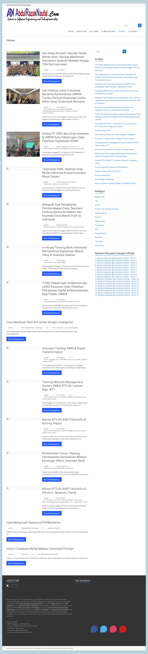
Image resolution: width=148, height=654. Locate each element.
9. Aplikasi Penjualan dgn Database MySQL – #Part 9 (116, 276)
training (45, 361)
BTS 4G (58, 397)
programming (73, 328)
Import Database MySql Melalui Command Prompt (39, 548)
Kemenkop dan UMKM (59, 610)
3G (45, 359)
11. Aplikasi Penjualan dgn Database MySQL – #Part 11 (117, 281)
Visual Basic (100, 245)
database (51, 528)
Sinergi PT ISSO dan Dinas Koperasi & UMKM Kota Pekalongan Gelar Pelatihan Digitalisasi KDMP (65, 137)
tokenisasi (64, 184)
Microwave (68, 359)
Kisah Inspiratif (61, 146)
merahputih (80, 148)
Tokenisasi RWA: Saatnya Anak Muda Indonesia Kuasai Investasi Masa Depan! (64, 172)
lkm (65, 301)
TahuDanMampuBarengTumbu (53, 111)
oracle (55, 554)
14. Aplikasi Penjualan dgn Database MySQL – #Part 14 (117, 288)
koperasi (72, 148)
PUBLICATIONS (108, 31)
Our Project (60, 70)
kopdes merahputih (61, 148)
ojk (78, 301)
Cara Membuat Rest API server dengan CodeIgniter (39, 322)
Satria (49, 399)
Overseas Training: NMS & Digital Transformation (115, 138)
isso (57, 109)
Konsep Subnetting (102, 175)
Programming (29, 328)
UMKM (74, 111)
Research (98, 237)
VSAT (50, 361)
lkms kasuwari (72, 301)
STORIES (121, 31)
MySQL (98, 217)
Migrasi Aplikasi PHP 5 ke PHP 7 (108, 171)
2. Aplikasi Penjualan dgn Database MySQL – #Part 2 (116, 260)
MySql (57, 528)
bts (57, 359)
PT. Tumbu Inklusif (54, 603)
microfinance (69, 468)
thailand (84, 359)
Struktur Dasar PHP (103, 130)
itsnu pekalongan (50, 301)
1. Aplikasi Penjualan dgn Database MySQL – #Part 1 (116, 258)
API (53, 328)
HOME (71, 31)
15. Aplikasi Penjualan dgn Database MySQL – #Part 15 (117, 290)
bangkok (52, 359)
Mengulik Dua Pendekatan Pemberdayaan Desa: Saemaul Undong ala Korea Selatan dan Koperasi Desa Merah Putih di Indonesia (62, 212)
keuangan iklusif (58, 468)
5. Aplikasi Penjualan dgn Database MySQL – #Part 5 (116, 267)
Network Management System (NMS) (55, 502)
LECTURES (94, 31)
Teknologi (71, 182)
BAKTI (52, 397)
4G (48, 359)
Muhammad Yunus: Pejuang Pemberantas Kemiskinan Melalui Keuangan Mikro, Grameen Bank (64, 457)
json (66, 328)
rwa (58, 184)
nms (73, 359)
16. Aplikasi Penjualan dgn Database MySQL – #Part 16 (117, 293)
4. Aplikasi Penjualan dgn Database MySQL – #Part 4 (116, 265)
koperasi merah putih (64, 227)
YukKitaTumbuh (48, 113)
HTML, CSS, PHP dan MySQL (107, 209)
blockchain (47, 184)
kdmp (46, 148)
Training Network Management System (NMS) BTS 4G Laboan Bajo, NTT (62, 385)
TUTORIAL (132, 31)
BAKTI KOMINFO (42, 610)
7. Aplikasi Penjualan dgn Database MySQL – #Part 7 (116, 272)
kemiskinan (48, 468)
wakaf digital (61, 262)
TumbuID (68, 111)
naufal (46, 70)
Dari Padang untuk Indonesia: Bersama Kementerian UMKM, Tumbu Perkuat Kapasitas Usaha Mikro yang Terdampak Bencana (116, 77)
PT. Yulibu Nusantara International (27, 608)
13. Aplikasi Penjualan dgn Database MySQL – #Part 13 (117, 286)
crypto (54, 184)
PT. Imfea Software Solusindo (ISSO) (29, 603)
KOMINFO (70, 397)
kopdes (51, 148)
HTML (97, 205)
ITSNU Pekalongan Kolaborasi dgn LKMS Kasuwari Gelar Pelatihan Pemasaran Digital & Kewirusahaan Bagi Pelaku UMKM (118, 117)
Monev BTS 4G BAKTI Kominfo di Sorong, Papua (114, 149)
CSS (96, 201)
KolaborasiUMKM (65, 109)
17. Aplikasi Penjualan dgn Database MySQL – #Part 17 (117, 295)
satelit (78, 359)
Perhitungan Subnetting (104, 179)
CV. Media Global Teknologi (28, 605)
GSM (61, 359)
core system (48, 262)
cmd (38, 554)
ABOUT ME (82, 31)
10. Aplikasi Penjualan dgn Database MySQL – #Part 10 (117, 279)
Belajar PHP (100, 197)
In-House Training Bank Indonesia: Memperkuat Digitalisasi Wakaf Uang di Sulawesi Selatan (64, 251)
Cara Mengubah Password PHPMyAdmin (33, 522)
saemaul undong (78, 227)
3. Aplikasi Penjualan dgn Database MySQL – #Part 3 (116, 263)
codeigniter (60, 328)
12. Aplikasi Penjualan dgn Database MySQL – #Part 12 (117, 283)
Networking (100, 221)
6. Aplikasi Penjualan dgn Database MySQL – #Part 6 (116, 269)
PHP (22, 328)
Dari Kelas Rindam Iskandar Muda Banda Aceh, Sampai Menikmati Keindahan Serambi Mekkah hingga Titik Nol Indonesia (117, 67)
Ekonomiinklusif (49, 109)
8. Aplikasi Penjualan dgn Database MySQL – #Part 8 (116, 274)
